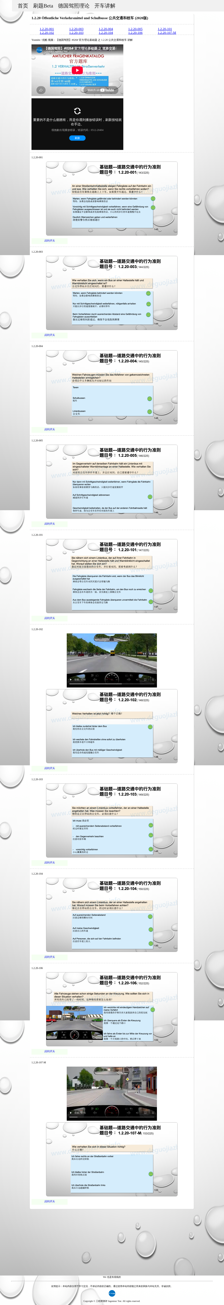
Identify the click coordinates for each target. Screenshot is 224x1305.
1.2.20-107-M (167, 32)
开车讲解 (104, 6)
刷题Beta (43, 6)
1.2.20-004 (106, 29)
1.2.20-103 (76, 32)
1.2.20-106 (135, 32)
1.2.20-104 (106, 32)
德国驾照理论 (74, 6)
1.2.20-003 (76, 29)
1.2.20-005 (135, 29)
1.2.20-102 (47, 32)
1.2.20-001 (47, 29)
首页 (23, 6)
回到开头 (49, 240)
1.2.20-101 (165, 29)
